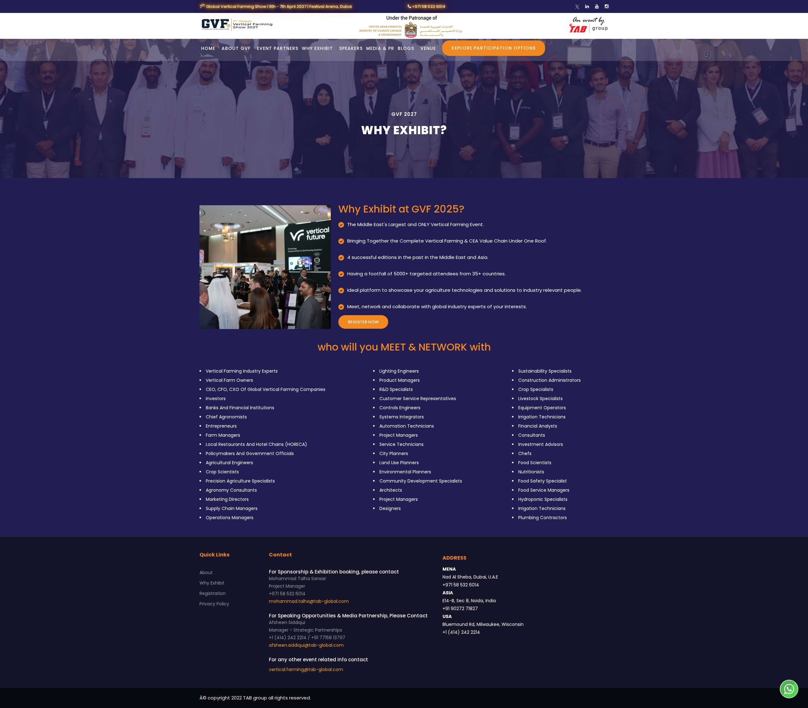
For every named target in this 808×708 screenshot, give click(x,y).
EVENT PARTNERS (277, 48)
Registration (212, 593)
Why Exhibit (211, 583)
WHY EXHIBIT (317, 48)
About (206, 572)
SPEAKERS (351, 48)
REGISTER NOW (363, 322)
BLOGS (406, 48)
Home (208, 48)
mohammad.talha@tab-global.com (309, 601)
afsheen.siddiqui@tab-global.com (306, 645)
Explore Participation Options (494, 48)
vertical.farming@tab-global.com (306, 669)
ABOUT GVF (236, 48)
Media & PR (380, 48)
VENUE (428, 48)
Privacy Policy (214, 604)
